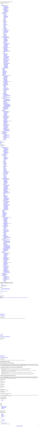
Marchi (2, 413)
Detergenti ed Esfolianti (5, 128)
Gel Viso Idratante (5, 45)
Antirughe (4, 62)
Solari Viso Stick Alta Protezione (7, 100)
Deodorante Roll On (6, 121)
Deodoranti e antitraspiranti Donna (6, 75)
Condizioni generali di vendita (4, 406)
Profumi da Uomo (4, 9)
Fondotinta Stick (5, 17)
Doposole (4, 101)
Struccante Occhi (5, 41)
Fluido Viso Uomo (5, 260)
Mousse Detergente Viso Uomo (7, 130)
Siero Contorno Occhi (6, 58)
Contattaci (2, 400)
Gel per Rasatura (5, 112)
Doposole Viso (5, 243)
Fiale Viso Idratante (6, 44)
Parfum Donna (5, 8)
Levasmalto (5, 164)
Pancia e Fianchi (4, 83)
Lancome (2, 414)
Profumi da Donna (4, 147)
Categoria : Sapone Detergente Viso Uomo (5, 288)
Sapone (4, 87)
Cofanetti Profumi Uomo (6, 278)
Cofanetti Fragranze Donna (6, 134)
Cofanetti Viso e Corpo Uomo (7, 137)
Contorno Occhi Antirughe (6, 56)
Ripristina (1, 292)
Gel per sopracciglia (6, 32)
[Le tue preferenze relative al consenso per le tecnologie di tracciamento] (38, 426)
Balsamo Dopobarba (6, 111)
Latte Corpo (5, 233)
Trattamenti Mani (5, 221)
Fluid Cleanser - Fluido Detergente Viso (5, 336)
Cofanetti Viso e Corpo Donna (7, 135)
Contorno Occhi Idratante (6, 198)
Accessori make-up (6, 29)
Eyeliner (5, 25)
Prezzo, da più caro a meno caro (3, 297)
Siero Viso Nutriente (6, 203)
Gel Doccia (5, 227)
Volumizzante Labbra (6, 54)
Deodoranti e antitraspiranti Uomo (6, 81)
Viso (3, 13)
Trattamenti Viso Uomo (5, 117)
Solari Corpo (4, 103)
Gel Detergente (5, 38)
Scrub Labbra (5, 55)
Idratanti (3, 42)
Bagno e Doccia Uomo (6, 116)
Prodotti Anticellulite (6, 94)
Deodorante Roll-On (6, 76)
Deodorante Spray (5, 82)
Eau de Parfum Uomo (6, 152)
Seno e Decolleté (4, 238)
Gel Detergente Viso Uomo (6, 129)
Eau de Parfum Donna (6, 7)
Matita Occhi (5, 168)
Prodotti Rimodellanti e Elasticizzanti (7, 237)
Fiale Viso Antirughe (6, 205)
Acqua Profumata (5, 6)
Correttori (5, 18)
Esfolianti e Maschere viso (5, 47)
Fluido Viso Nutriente (6, 60)
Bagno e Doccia (4, 226)
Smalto (4, 23)
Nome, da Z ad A (16, 297)
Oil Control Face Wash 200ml (4, 357)
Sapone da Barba (5, 115)
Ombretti (5, 27)
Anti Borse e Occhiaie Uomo (7, 124)
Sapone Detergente (6, 182)
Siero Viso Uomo (5, 261)
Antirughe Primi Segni (6, 209)
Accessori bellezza (4, 139)
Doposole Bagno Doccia (6, 244)
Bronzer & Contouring (6, 157)
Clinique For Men (2, 314)
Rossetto (5, 176)
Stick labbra (5, 123)
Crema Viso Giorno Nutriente (7, 59)
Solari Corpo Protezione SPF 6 (7, 245)
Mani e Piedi (4, 78)
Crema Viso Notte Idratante (6, 185)
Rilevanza (14, 297)
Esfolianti (5, 86)
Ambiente (5, 138)
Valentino (2, 415)
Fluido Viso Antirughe (6, 64)
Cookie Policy (2, 408)
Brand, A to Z (26, 297)
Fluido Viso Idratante (6, 186)
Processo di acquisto (2, 145)
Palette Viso (5, 162)
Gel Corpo (5, 92)
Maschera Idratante (6, 49)
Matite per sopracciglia (6, 31)
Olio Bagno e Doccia (6, 228)
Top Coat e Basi (5, 22)
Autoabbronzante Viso (6, 108)
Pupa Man (1, 335)
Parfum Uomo (5, 153)
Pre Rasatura (5, 114)
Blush (4, 19)
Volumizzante (5, 35)
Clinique (1, 355)
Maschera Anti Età (5, 48)
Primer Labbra (5, 34)
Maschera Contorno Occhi (6, 57)
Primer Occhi (5, 169)
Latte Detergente (5, 180)
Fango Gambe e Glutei (6, 231)
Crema (4, 52)
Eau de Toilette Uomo (6, 11)
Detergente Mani (5, 220)
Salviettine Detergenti (6, 40)
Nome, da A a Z (19, 297)
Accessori (4, 28)
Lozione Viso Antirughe (6, 67)
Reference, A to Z (23, 297)
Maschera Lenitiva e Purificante (7, 50)
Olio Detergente (5, 181)
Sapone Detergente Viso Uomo (7, 272)
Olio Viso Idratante (6, 187)
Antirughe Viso (5, 120)
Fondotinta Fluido (5, 158)
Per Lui (3, 136)
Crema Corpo (5, 91)
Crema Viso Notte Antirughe (6, 63)
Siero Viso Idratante (6, 46)
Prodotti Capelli (4, 109)
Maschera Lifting (5, 192)
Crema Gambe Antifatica (6, 88)
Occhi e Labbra (4, 53)
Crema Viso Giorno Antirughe (7, 204)
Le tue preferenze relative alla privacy (3, 409)
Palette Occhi (5, 21)
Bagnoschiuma (5, 85)
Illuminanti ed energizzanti (5, 51)
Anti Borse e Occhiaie (6, 199)
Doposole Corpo (5, 102)
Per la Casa (4, 279)
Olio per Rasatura (5, 255)
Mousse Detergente (6, 39)
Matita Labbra (5, 175)
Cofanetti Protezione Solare (5, 107)
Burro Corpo (5, 232)
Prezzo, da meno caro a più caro (10, 297)
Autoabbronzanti (4, 249)
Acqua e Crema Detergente (6, 37)
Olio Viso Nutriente (6, 61)
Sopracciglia (4, 30)
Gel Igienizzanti (5, 222)
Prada (2, 416)
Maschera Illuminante (6, 191)
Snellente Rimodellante (6, 84)
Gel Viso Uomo (5, 119)
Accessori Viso (5, 170)
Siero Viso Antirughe (6, 208)
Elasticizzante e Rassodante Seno (7, 97)
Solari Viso (4, 98)
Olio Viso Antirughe (6, 65)
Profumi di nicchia (4, 12)
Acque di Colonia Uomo (6, 10)
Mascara (5, 26)
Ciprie (4, 159)
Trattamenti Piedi (5, 79)
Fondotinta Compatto (6, 16)
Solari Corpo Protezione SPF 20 (7, 105)
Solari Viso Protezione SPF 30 (7, 99)
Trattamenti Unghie (6, 80)
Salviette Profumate (4, 93)
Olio (4, 193)
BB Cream (5, 156)
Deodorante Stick (5, 77)
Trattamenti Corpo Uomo (5, 257)
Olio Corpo (5, 234)
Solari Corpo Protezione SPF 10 (7, 104)
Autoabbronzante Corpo (6, 250)
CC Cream (5, 15)
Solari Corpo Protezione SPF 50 (7, 106)
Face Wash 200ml (2, 315)
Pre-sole (3, 251)
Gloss (4, 33)
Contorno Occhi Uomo (6, 266)
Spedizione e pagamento (3, 407)
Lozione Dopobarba (6, 113)
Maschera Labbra (5, 197)
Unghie (3, 163)
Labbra (3, 174)
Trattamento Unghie (6, 24)
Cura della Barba (5, 256)
